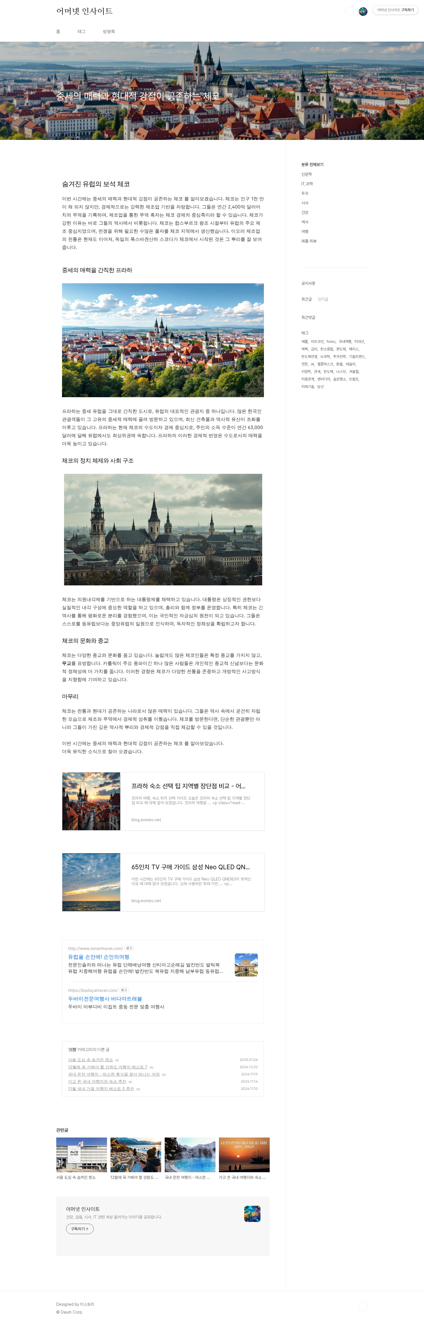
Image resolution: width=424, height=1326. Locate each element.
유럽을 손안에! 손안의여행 (99, 957)
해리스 (354, 349)
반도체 (328, 371)
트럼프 (354, 379)
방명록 (109, 31)
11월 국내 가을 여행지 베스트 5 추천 (101, 1088)
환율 (339, 364)
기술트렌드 (357, 356)
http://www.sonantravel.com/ (95, 948)
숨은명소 (339, 379)
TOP (363, 1306)
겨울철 (354, 371)
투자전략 (339, 356)
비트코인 (317, 341)
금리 (314, 349)
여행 (72, 1049)
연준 (304, 364)
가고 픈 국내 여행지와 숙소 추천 (97, 1081)
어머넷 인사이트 (84, 11)
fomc (331, 341)
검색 (350, 11)
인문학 (306, 174)
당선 (320, 386)
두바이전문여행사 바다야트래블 (105, 999)
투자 (304, 193)
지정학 (306, 371)
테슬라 (350, 364)
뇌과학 (325, 356)
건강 (304, 212)
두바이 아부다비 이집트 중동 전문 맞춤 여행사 (116, 1006)
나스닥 (341, 371)
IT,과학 (307, 184)
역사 (304, 222)
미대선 (359, 341)
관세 (317, 371)
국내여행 (345, 341)
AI (312, 364)
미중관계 (307, 379)
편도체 (341, 349)
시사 (304, 203)
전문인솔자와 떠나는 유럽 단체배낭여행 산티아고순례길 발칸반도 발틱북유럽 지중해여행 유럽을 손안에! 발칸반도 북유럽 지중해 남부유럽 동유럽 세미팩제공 (144, 968)
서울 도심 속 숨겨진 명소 (90, 1059)
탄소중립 (326, 349)
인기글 (323, 299)
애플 (304, 341)
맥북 (304, 349)
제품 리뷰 (308, 241)
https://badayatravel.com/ (93, 990)
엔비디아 (323, 379)
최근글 (306, 299)
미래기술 (307, 386)
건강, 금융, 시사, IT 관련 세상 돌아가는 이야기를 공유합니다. (114, 1217)
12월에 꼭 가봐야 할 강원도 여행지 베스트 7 (107, 1066)
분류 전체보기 (312, 164)
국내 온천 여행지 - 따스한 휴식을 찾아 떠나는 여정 (114, 1074)
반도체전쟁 (309, 356)
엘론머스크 (325, 364)
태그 (82, 31)
